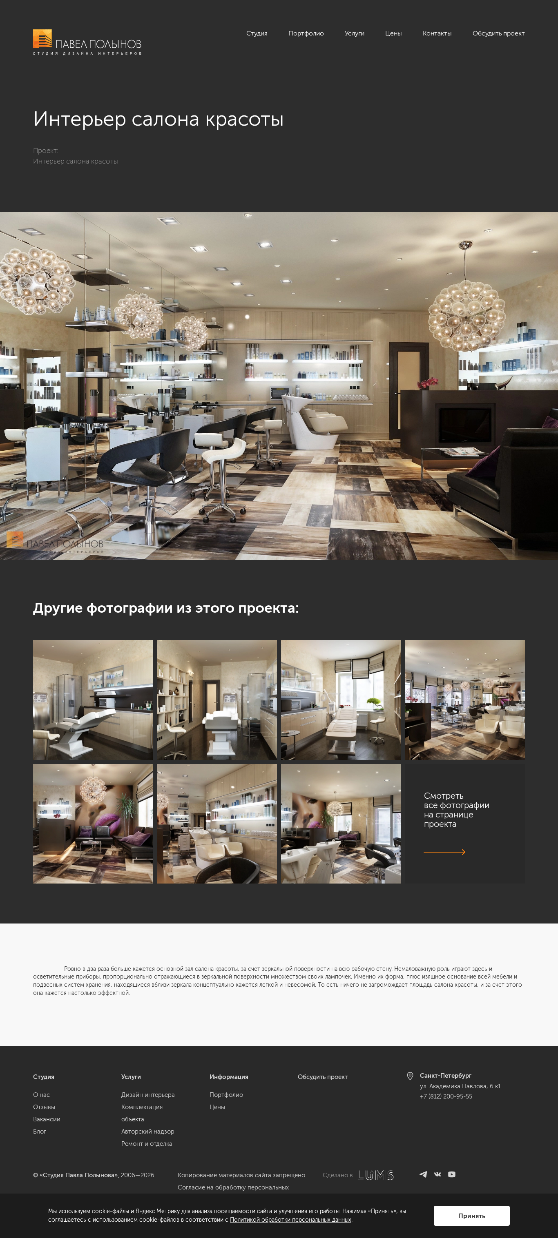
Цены (393, 33)
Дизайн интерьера (148, 1094)
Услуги (354, 33)
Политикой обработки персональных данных (290, 1219)
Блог (39, 1131)
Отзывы (44, 1107)
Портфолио (306, 33)
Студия (257, 33)
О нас (41, 1094)
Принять (471, 1216)
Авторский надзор (147, 1131)
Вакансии (46, 1119)
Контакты (437, 33)
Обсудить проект (499, 33)
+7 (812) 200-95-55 (446, 1096)
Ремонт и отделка (146, 1143)
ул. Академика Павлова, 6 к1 (460, 1086)
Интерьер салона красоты (75, 161)
